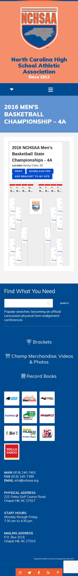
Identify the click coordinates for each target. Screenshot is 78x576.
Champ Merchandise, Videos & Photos (42, 359)
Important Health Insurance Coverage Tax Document (54, 559)
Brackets (42, 342)
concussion (12, 316)
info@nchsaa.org (26, 480)
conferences (13, 320)
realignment (50, 316)
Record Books (41, 376)
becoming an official (46, 311)
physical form (31, 316)
